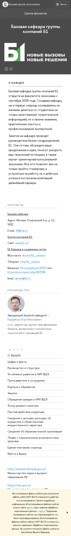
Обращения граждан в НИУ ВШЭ (28, 399)
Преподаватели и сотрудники (26, 380)
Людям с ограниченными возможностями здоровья (33, 439)
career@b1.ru (23, 278)
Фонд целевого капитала (23, 405)
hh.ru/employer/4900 (33, 268)
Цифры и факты (17, 361)
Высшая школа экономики (24, 4)
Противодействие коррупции (26, 412)
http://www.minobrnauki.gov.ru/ (27, 469)
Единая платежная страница (25, 447)
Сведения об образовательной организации (35, 431)
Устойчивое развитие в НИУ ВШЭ (28, 374)
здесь (29, 507)
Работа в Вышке (17, 454)
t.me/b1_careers (30, 261)
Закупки (12, 393)
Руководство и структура (23, 368)
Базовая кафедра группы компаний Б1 (35, 28)
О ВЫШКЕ (14, 355)
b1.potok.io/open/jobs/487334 (26, 272)
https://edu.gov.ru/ (19, 485)
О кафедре (16, 82)
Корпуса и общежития (21, 387)
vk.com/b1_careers (33, 255)
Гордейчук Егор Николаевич (25, 319)
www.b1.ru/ (22, 243)
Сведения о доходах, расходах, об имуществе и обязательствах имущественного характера (29, 421)
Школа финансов (35, 13)
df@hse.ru (22, 230)
